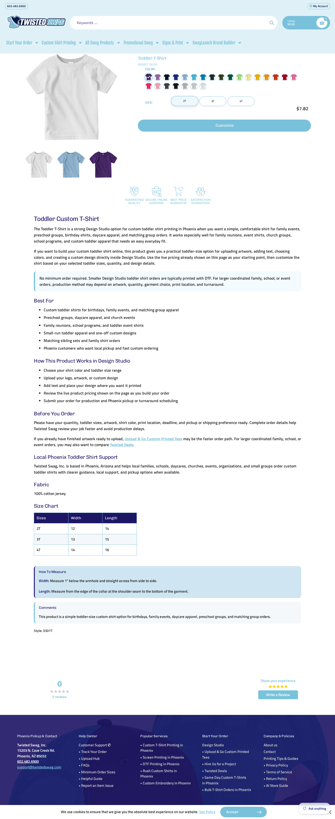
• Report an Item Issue (96, 785)
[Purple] (148, 77)
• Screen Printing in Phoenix (162, 757)
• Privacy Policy (276, 765)
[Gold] (266, 77)
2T (184, 101)
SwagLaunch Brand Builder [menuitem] (214, 42)
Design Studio (213, 745)
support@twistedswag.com (39, 767)
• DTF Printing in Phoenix (160, 764)
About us (270, 745)
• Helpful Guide (91, 778)
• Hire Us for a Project (219, 764)
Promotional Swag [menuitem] (138, 42)
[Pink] (157, 86)
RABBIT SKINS (148, 64)
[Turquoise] (203, 77)
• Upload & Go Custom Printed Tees (225, 754)
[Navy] (166, 77)
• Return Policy (275, 778)
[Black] (175, 86)
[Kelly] (230, 77)
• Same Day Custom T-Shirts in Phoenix (224, 780)
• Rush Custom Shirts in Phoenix (158, 773)
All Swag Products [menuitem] (99, 42)
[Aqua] (194, 77)
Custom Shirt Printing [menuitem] (59, 42)
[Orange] (275, 77)
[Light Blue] (184, 77)
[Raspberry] (293, 77)
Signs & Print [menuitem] (172, 42)
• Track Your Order (93, 751)
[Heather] (184, 86)
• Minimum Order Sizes (97, 772)
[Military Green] (221, 77)
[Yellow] (257, 77)
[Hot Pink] (148, 86)
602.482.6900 (16, 6)
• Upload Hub (89, 758)
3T (212, 101)
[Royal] (175, 77)
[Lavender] (157, 77)
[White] (203, 86)
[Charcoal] (166, 86)
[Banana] (248, 77)
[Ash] (194, 86)
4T (241, 101)
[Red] (284, 77)
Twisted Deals (121, 445)
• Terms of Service (278, 772)
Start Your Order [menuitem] (19, 42)
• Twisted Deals (214, 771)
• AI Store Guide (276, 785)
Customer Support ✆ (95, 745)
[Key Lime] (239, 77)
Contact (270, 751)
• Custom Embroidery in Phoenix (165, 783)
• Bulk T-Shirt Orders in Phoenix (226, 789)
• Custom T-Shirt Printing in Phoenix (161, 747)
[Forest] (212, 77)
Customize (225, 125)
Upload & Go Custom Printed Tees (153, 439)
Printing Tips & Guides (281, 758)
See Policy (207, 812)
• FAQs (84, 765)
